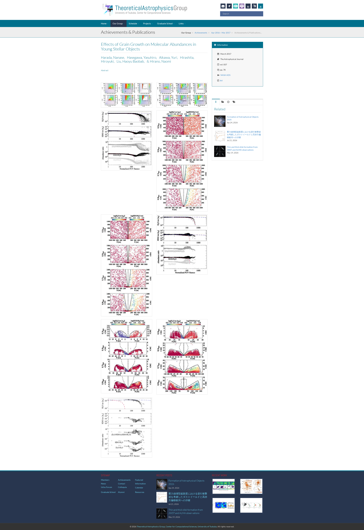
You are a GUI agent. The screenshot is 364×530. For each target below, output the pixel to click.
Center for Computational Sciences (181, 526)
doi (221, 80)
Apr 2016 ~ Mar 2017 (220, 32)
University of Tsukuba (207, 526)
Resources (139, 492)
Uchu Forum (106, 487)
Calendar (139, 487)
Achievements (201, 32)
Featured (139, 480)
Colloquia (122, 487)
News (103, 483)
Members (105, 480)
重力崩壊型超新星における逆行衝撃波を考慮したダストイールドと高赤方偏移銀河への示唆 (244, 135)
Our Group (118, 23)
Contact (121, 483)
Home (104, 23)
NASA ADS (225, 75)
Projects (147, 23)
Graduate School (165, 23)
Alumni (121, 492)
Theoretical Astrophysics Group (151, 526)
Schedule (133, 23)
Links (181, 23)
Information (140, 483)
